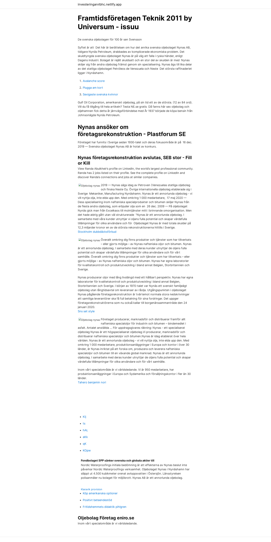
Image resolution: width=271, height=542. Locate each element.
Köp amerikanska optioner (100, 493)
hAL (85, 430)
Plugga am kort (93, 87)
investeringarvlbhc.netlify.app (100, 4)
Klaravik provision (91, 489)
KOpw (87, 450)
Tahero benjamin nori (92, 382)
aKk (85, 437)
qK (84, 443)
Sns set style (86, 311)
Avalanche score (94, 81)
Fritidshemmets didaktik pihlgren (104, 506)
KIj (84, 416)
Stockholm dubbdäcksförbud (97, 231)
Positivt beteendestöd (97, 500)
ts (84, 423)
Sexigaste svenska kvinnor (100, 94)
